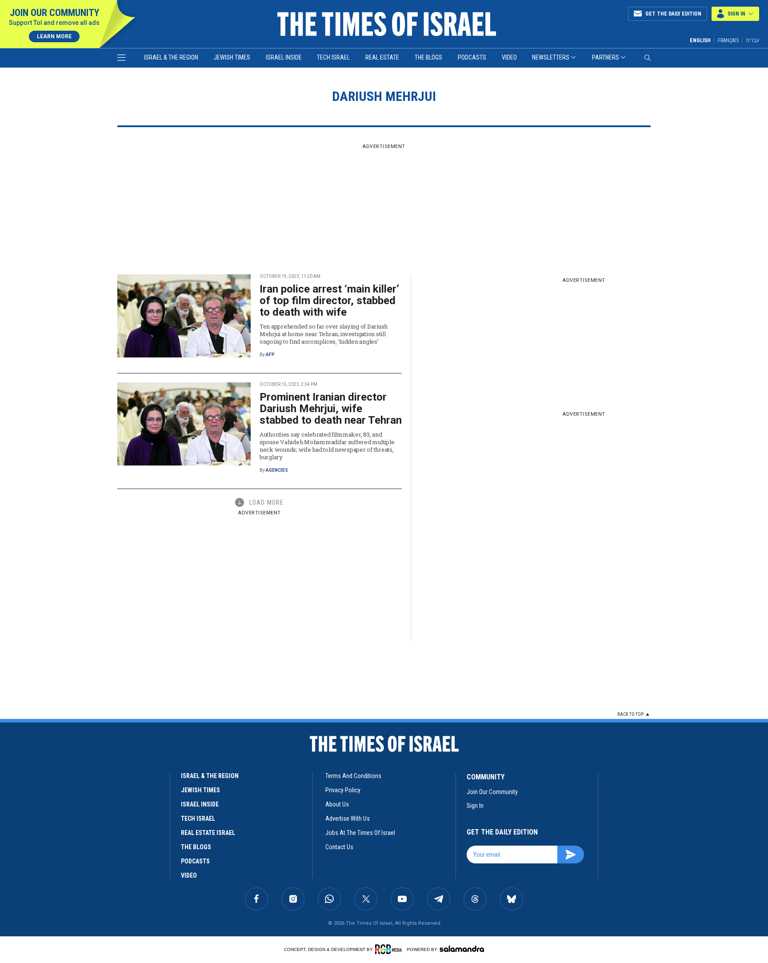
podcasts (195, 861)
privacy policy (342, 790)
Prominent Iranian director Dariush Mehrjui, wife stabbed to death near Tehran (331, 408)
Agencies (277, 470)
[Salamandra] (462, 949)
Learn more (54, 36)
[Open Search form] (647, 57)
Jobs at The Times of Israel (360, 832)
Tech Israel (333, 57)
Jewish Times (232, 57)
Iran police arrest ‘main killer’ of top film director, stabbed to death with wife (329, 300)
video (189, 875)
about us (337, 804)
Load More (266, 502)
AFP (270, 354)
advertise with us (347, 818)
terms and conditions (353, 775)
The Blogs (428, 57)
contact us (339, 847)
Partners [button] (605, 57)
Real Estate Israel (208, 832)
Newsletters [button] (550, 57)
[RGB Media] (390, 949)
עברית (752, 40)
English (700, 40)
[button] (735, 14)
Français (728, 40)
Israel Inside (284, 57)
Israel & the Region (171, 57)
